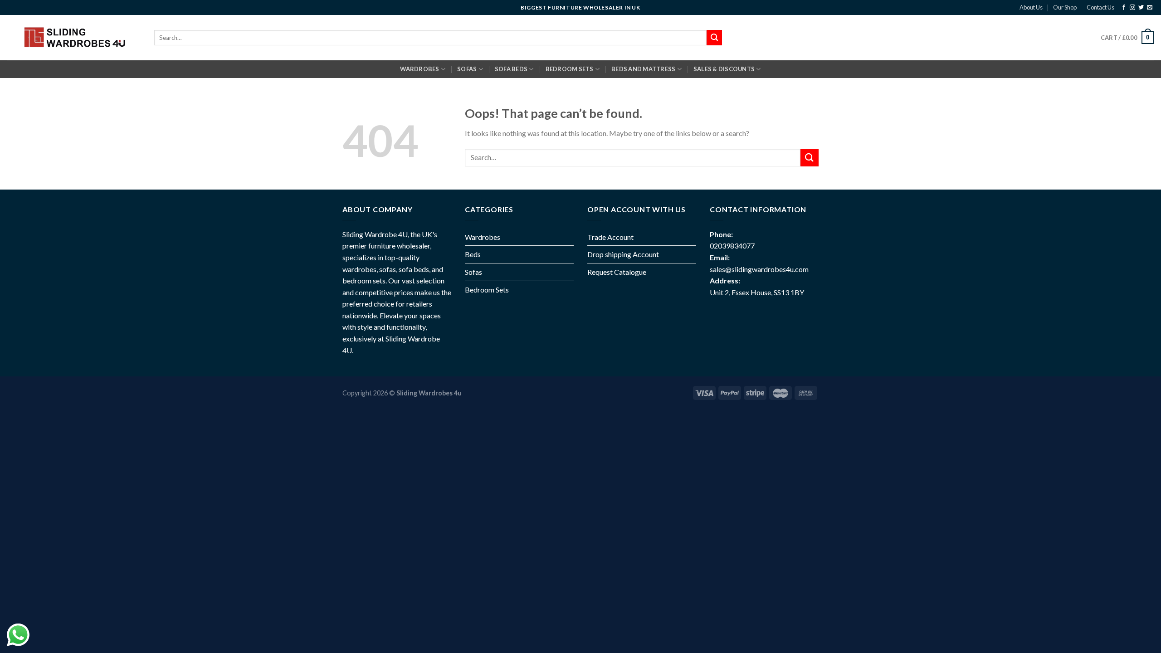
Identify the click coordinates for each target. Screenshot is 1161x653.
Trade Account (610, 237)
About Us (1031, 7)
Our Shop (1065, 7)
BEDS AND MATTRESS (643, 69)
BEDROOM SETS (570, 69)
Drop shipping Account (623, 254)
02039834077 (732, 245)
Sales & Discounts (724, 69)
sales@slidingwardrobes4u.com (759, 269)
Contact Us (1100, 7)
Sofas (473, 272)
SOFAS (467, 69)
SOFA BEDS (511, 69)
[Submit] (809, 157)
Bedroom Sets (487, 289)
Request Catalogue (616, 272)
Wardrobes (419, 69)
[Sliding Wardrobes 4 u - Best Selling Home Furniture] (74, 37)
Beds (473, 254)
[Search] (714, 37)
